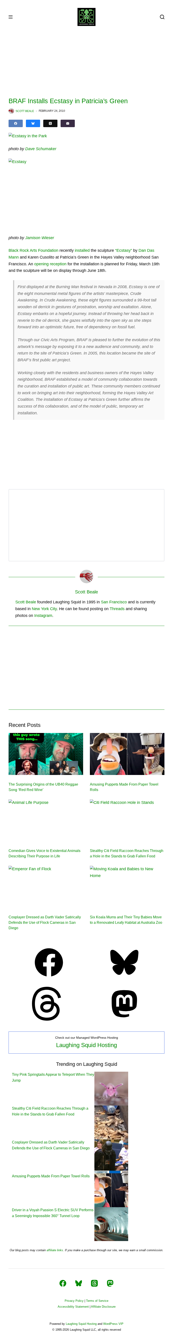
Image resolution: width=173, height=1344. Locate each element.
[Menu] (11, 17)
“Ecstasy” (123, 250)
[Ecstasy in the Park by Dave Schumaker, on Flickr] (28, 136)
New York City (44, 609)
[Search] (162, 17)
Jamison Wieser (39, 238)
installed (82, 250)
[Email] (68, 123)
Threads (117, 609)
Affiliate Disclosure (103, 1306)
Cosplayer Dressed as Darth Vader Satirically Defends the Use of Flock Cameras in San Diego (45, 922)
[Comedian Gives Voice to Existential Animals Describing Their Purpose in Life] (46, 820)
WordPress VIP (113, 1323)
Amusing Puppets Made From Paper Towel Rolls (51, 1176)
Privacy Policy (74, 1300)
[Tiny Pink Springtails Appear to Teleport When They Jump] (111, 1088)
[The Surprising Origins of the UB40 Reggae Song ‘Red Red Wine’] (46, 754)
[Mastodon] (124, 1019)
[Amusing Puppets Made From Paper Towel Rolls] (127, 754)
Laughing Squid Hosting (86, 1045)
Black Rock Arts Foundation (33, 250)
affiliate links (55, 1250)
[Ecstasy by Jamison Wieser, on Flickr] (17, 161)
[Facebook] (16, 123)
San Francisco (114, 602)
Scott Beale (25, 602)
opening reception (50, 264)
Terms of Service (97, 1300)
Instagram (43, 615)
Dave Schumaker (40, 149)
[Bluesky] (33, 123)
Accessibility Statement (73, 1306)
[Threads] (50, 123)
